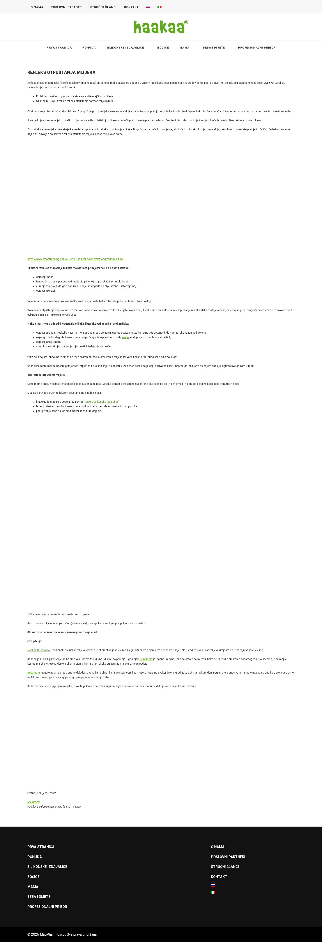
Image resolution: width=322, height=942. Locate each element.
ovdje (125, 337)
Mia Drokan (33, 802)
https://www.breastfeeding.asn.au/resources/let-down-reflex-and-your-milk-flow (75, 259)
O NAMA (37, 7)
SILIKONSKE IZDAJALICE (125, 47)
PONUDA (89, 47)
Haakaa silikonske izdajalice (101, 401)
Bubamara (146, 659)
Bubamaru (33, 672)
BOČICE (163, 47)
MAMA (184, 47)
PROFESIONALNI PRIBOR (257, 47)
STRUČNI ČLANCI (103, 7)
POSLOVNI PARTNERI (67, 7)
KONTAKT (131, 7)
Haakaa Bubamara (38, 650)
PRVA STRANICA (59, 47)
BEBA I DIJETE (214, 47)
